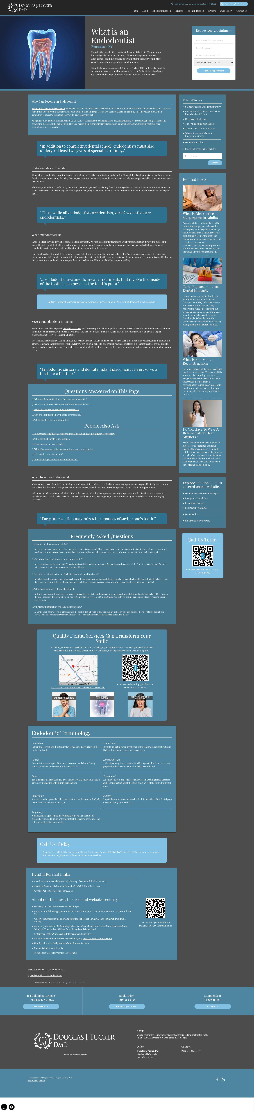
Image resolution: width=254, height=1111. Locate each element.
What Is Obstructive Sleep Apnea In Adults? (200, 215)
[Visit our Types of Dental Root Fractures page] (102, 715)
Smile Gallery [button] (226, 10)
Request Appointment (127, 1006)
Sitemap (42, 1080)
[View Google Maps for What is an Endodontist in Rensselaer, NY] (78, 684)
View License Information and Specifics (72, 933)
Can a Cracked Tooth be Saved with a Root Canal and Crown (202, 113)
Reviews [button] (212, 10)
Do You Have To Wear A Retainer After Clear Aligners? (201, 433)
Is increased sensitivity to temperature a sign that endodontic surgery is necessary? (74, 433)
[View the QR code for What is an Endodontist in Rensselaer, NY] (135, 680)
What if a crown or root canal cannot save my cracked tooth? (63, 449)
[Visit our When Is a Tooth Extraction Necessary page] (140, 715)
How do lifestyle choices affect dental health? (56, 459)
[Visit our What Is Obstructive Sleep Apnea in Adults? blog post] (202, 210)
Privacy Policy (33, 1080)
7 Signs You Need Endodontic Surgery (203, 106)
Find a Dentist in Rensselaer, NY (200, 148)
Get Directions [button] (41, 1006)
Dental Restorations (194, 142)
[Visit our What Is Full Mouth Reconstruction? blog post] (202, 356)
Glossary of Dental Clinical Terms (85, 881)
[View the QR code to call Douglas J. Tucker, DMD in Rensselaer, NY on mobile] (202, 565)
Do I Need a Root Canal (196, 119)
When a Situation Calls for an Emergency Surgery (199, 134)
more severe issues (72, 328)
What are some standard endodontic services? (56, 409)
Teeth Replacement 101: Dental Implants (201, 288)
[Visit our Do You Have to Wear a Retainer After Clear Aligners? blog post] (202, 425)
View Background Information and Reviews (68, 943)
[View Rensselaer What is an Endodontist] (42, 88)
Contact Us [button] (241, 10)
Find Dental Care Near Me (197, 520)
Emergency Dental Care (196, 498)
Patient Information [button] (161, 10)
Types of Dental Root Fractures (200, 128)
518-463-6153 (153, 852)
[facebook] (217, 1079)
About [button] (145, 10)
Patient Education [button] (195, 10)
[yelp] (223, 1079)
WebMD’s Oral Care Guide (54, 890)
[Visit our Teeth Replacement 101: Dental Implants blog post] (202, 283)
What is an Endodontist (52, 969)
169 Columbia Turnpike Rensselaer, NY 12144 (195, 4)
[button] (4, 1107)
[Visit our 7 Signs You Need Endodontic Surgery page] (64, 715)
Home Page (89, 886)
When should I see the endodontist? (51, 419)
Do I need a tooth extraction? (48, 454)
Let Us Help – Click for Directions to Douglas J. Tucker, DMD (78, 687)
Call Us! (235, 4)
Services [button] (179, 10)
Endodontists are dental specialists (48, 108)
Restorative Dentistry (195, 503)
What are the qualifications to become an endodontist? (60, 399)
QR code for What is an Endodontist (45, 975)
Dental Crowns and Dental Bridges (201, 493)
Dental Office (191, 514)
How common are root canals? (49, 443)
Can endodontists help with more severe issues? (57, 414)
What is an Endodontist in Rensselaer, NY (136, 301)
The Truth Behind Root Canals (199, 123)
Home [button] (135, 10)
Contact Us (212, 1006)
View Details (57, 948)
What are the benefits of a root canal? (52, 438)
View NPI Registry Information (97, 938)
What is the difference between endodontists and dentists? (62, 404)
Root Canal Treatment (196, 507)
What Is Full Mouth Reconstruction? (198, 361)
